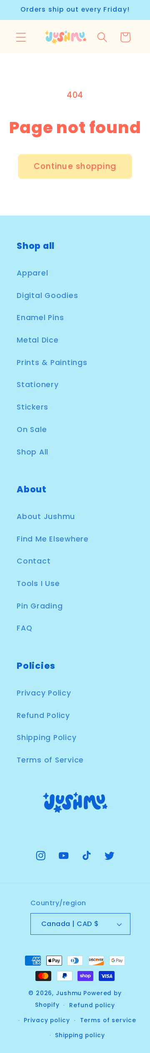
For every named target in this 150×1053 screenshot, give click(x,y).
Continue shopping (75, 166)
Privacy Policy (44, 693)
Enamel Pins (40, 318)
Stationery (38, 385)
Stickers (32, 407)
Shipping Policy (46, 738)
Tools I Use (38, 584)
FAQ (24, 628)
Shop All (32, 452)
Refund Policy (43, 715)
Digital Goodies (47, 296)
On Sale (32, 430)
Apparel (32, 273)
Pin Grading (39, 606)
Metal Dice (38, 340)
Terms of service (108, 1020)
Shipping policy (80, 1035)
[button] (21, 37)
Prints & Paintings (52, 363)
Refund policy (92, 1005)
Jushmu (69, 993)
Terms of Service (50, 760)
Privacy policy (47, 1020)
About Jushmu (46, 517)
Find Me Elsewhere (53, 539)
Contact (33, 561)
